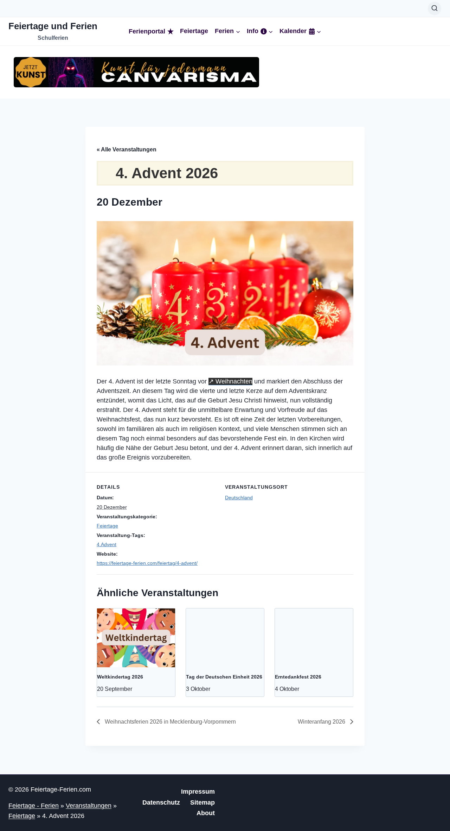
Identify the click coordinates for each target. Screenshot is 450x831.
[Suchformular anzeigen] (434, 8)
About (206, 813)
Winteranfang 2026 (322, 722)
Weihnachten (234, 381)
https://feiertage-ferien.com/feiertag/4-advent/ (147, 563)
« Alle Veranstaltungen (126, 149)
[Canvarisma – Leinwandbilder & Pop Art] (136, 72)
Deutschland (239, 497)
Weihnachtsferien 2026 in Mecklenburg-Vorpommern (169, 722)
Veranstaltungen (88, 805)
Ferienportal (147, 31)
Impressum (198, 791)
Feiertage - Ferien (33, 805)
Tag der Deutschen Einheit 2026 (224, 677)
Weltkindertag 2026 (120, 677)
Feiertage (194, 31)
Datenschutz (161, 802)
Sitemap (202, 802)
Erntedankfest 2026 (298, 677)
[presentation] (136, 637)
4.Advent (106, 544)
